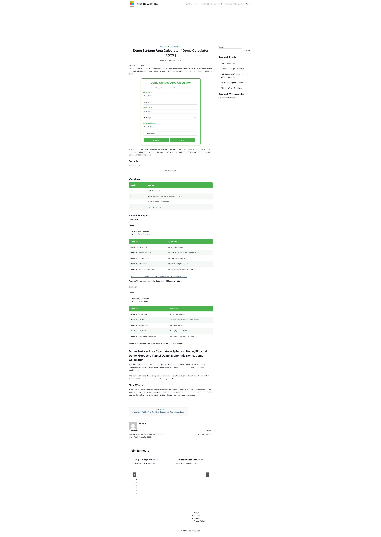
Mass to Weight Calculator (231, 88)
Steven (164, 60)
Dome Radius (147, 92)
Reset (182, 140)
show (162, 409)
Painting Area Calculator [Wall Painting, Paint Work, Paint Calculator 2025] (147, 434)
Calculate (156, 140)
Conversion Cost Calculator (189, 460)
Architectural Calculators (170, 46)
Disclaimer (198, 518)
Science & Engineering (223, 4)
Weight (248, 4)
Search (221, 47)
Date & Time (239, 4)
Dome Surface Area (149, 123)
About (196, 513)
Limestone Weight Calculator (232, 69)
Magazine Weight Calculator (232, 83)
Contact (197, 516)
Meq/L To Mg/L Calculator (146, 460)
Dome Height (147, 107)
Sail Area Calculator (205, 432)
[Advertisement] (190, 23)
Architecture (207, 4)
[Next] (207, 474)
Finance (197, 4)
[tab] (136, 479)
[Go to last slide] (134, 474)
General (189, 4)
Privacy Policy (199, 521)
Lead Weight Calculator (230, 63)
